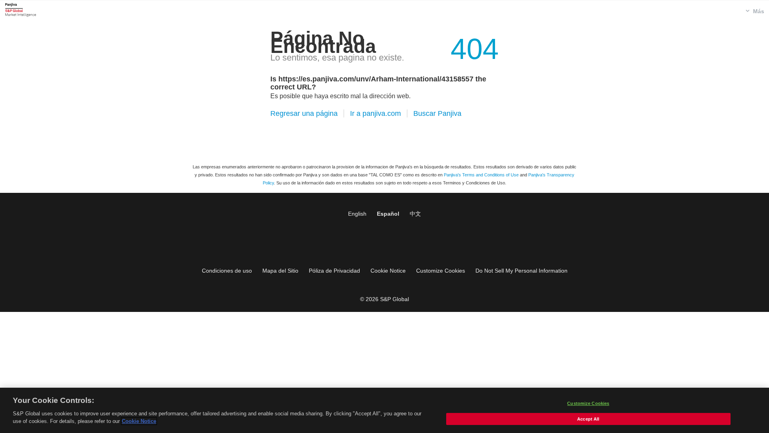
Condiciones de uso (227, 270)
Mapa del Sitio (280, 270)
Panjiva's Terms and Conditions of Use (481, 174)
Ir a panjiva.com (375, 113)
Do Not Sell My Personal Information (521, 270)
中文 (415, 213)
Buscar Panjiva (437, 113)
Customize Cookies (440, 270)
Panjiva (20, 9)
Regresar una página (304, 113)
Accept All (588, 419)
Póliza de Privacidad (334, 270)
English (357, 213)
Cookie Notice (388, 270)
